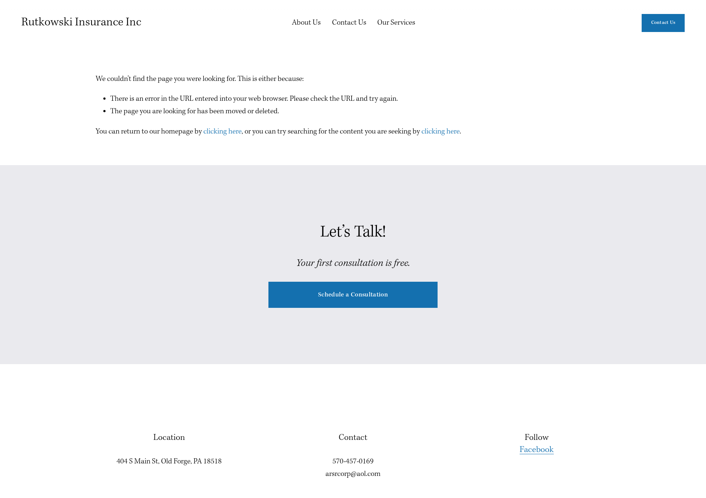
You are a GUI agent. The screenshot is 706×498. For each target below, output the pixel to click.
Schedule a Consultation (353, 295)
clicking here (222, 132)
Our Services (396, 23)
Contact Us (349, 23)
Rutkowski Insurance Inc (81, 22)
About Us (306, 23)
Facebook (537, 450)
